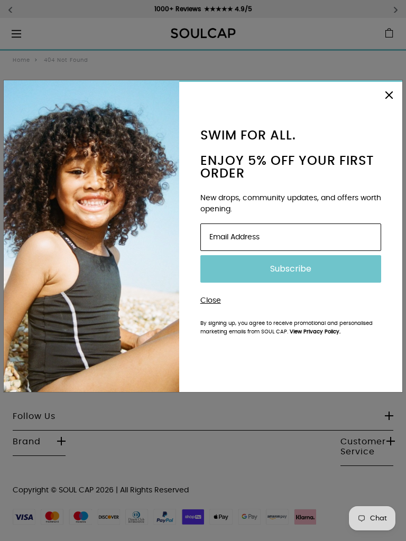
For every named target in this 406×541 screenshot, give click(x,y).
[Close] (389, 94)
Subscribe (290, 269)
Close (210, 300)
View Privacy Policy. (315, 331)
